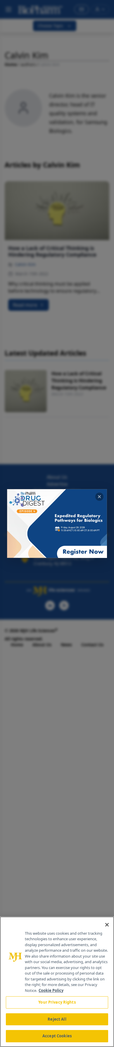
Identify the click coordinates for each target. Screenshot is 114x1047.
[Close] (107, 924)
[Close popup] (99, 497)
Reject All (57, 1019)
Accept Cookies (57, 1035)
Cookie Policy (51, 990)
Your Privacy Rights (56, 1002)
